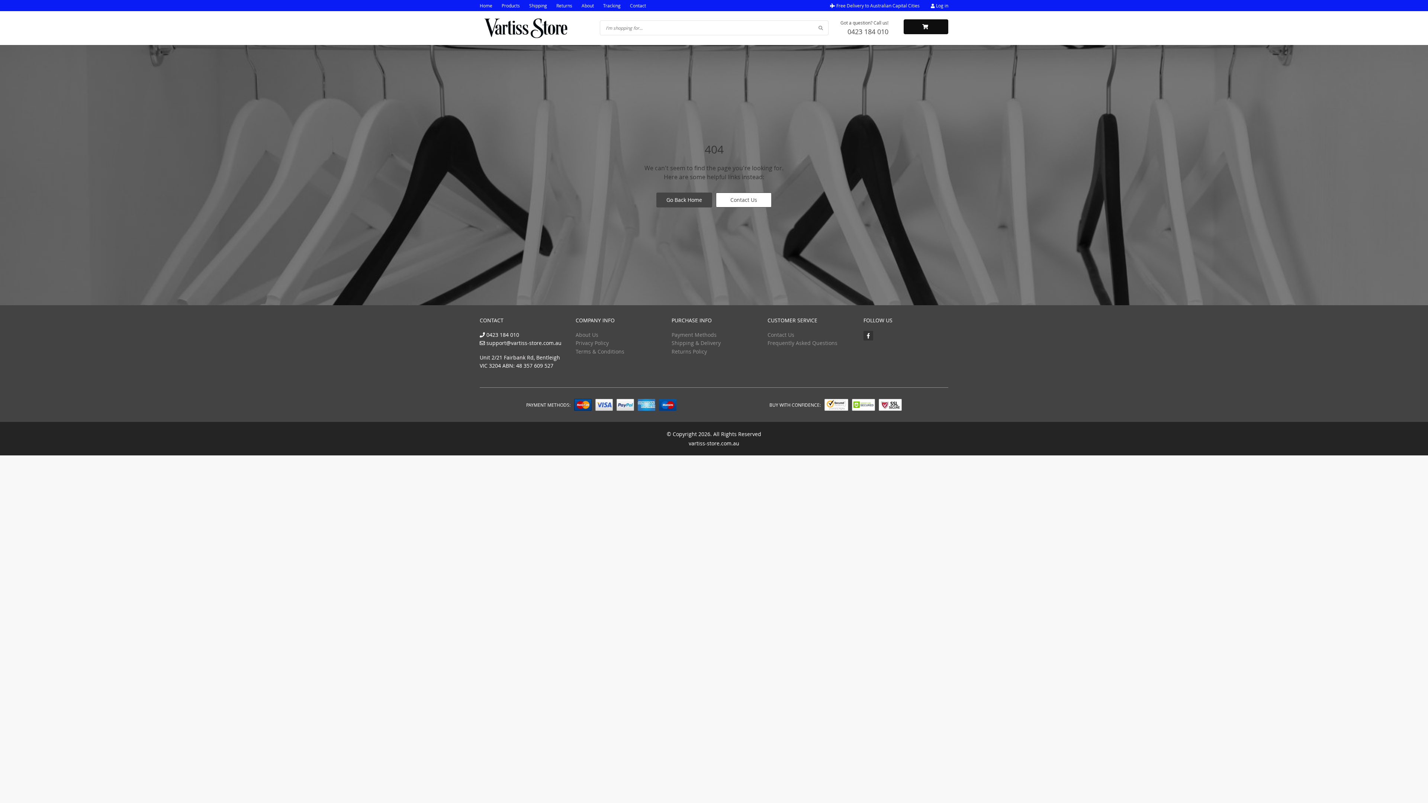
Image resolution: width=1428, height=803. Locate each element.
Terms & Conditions (600, 351)
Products (511, 6)
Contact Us (743, 199)
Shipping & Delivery (696, 342)
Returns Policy (689, 351)
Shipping (538, 6)
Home (486, 6)
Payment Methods (694, 334)
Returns (564, 6)
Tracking (612, 6)
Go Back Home (684, 199)
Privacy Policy (592, 342)
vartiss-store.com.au (714, 443)
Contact (638, 6)
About (588, 6)
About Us (587, 334)
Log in (941, 6)
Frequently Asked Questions (802, 342)
